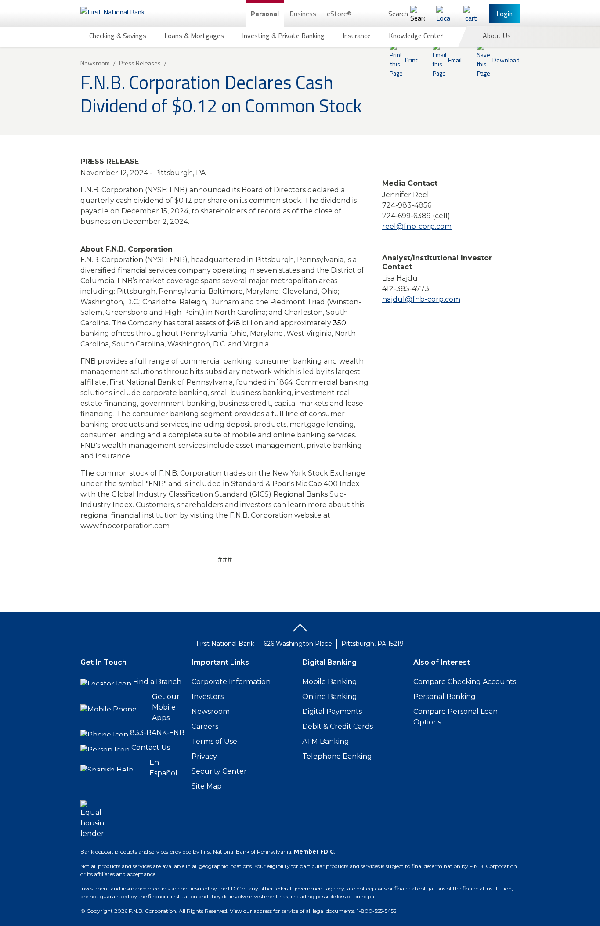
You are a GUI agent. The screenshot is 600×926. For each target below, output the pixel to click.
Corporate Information (231, 681)
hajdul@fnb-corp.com (421, 299)
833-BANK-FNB (157, 732)
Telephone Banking (337, 756)
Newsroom (211, 711)
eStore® (339, 13)
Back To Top (300, 631)
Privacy (204, 756)
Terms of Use (214, 741)
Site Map (207, 786)
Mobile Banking (329, 681)
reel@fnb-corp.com (417, 226)
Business (302, 13)
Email (455, 60)
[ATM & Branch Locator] (443, 13)
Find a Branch (157, 681)
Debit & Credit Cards (337, 726)
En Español (163, 767)
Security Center (219, 771)
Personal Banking (444, 696)
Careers (205, 726)
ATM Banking (325, 741)
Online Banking (329, 696)
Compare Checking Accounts (464, 681)
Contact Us (150, 747)
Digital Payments (332, 711)
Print (411, 60)
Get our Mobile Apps (166, 707)
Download (506, 60)
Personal (265, 13)
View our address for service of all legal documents (292, 911)
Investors (208, 696)
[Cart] (471, 13)
